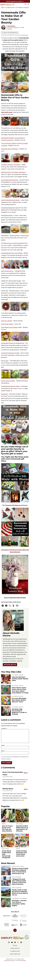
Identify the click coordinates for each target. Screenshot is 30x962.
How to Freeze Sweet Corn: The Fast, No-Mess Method (7, 828)
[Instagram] (8, 942)
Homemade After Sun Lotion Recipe (11, 253)
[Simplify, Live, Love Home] (7, 4)
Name (3, 745)
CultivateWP (23, 960)
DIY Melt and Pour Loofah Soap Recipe (12, 243)
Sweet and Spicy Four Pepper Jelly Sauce (13, 172)
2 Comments (9, 28)
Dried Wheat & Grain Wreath (9, 327)
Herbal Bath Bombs (7, 215)
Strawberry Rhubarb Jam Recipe (10, 164)
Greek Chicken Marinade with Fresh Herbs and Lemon (21, 853)
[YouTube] (11, 942)
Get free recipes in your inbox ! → (15, 1)
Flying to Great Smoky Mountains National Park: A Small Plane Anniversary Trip (20, 871)
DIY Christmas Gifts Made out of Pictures (15, 505)
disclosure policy (25, 35)
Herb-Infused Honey (7, 271)
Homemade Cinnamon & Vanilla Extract (12, 343)
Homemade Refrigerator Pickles (10, 386)
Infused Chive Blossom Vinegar (10, 353)
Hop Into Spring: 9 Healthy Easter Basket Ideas (20, 678)
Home (2, 7)
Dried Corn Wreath (6, 321)
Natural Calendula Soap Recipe (10, 200)
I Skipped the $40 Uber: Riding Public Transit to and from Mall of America (19, 881)
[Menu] (28, 4)
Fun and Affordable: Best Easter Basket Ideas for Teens (19, 700)
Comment (4, 728)
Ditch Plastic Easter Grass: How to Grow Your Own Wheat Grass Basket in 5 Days (20, 690)
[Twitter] (18, 942)
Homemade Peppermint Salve (10, 207)
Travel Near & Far (15, 954)
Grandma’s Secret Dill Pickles (9, 149)
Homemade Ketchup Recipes (9, 180)
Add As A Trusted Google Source (11, 32)
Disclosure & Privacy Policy (9, 960)
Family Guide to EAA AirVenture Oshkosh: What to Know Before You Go (20, 892)
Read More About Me (10, 664)
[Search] (25, 4)
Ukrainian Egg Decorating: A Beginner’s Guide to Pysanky (19, 711)
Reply (26, 772)
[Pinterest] (21, 942)
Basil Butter (4, 394)
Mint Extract (4, 360)
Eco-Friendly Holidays (22, 7)
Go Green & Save (10, 7)
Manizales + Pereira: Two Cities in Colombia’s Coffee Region (19, 903)
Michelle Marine (11, 26)
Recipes (15, 945)
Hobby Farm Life (15, 948)
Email (3, 750)
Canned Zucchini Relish (8, 381)
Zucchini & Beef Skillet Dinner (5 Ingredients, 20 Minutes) (22, 828)
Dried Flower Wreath (7, 324)
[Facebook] (15, 942)
